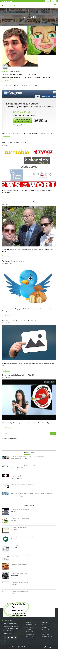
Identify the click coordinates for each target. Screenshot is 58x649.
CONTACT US (45, 630)
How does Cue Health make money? (20, 555)
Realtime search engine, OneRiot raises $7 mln (19, 320)
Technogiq (48, 647)
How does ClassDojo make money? (20, 518)
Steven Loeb (14, 467)
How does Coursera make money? (19, 591)
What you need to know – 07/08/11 (15, 143)
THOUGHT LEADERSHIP (29, 630)
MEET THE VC (29, 627)
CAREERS (45, 627)
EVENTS (44, 624)
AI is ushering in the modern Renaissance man (22, 484)
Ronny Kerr (5, 71)
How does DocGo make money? (19, 573)
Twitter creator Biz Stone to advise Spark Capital (20, 202)
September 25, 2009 (7, 263)
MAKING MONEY (29, 634)
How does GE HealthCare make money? (21, 546)
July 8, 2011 (5, 145)
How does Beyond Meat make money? (21, 564)
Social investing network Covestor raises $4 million (21, 85)
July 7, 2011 (5, 204)
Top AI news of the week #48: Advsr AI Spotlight (23, 465)
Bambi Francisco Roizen (16, 458)
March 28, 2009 (6, 377)
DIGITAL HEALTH (29, 636)
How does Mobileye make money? (19, 582)
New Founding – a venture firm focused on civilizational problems (27, 456)
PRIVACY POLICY (47, 636)
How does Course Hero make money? (20, 509)
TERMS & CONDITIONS (45, 633)
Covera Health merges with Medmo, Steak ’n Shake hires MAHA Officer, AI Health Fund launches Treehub (32, 475)
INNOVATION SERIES (31, 624)
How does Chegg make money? (19, 527)
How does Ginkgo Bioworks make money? (22, 536)
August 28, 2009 (6, 322)
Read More (7, 80)
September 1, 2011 (7, 88)
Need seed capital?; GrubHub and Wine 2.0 (18, 375)
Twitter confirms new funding (13, 261)
